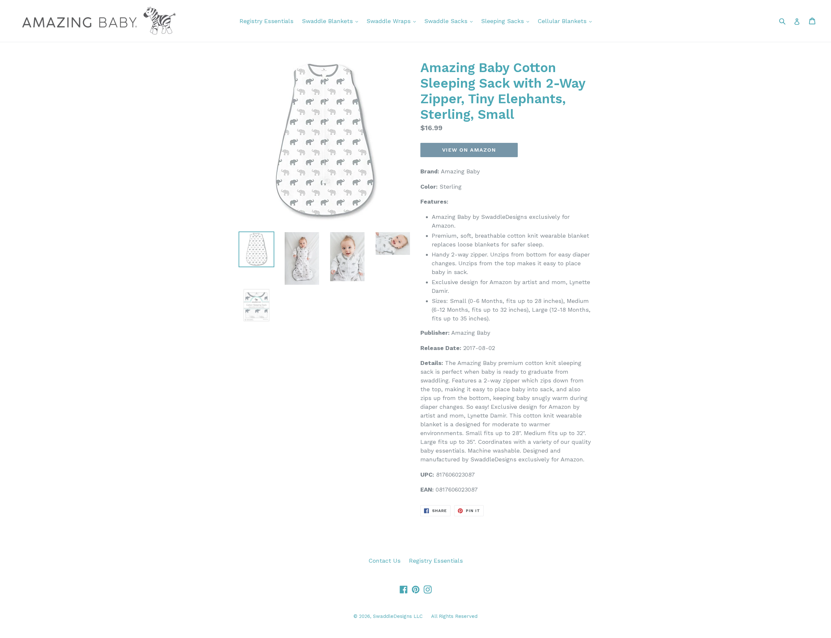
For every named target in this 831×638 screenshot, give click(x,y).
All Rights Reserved (454, 616)
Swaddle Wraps (392, 20)
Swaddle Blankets (331, 20)
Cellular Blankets (566, 20)
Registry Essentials (266, 21)
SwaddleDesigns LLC (398, 616)
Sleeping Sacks (506, 20)
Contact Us (384, 560)
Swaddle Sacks (450, 20)
